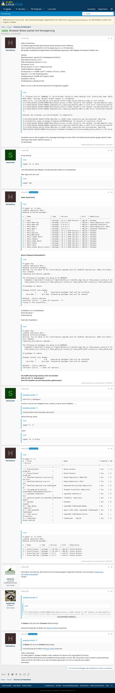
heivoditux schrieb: (29, 395)
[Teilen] (108, 38)
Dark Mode (17, 685)
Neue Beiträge (6, 14)
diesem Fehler (52, 628)
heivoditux (6, 34)
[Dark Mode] (111, 9)
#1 (111, 38)
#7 (111, 591)
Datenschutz (84, 685)
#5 (111, 449)
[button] (27, 9)
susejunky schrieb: (29, 640)
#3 (111, 192)
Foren (8, 9)
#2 (111, 150)
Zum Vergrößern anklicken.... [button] (66, 617)
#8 (111, 634)
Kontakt (58, 685)
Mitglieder (38, 9)
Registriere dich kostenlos (78, 20)
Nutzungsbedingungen (71, 685)
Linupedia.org (49, 685)
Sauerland (10, 162)
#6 (111, 567)
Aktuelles (21, 9)
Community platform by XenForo (57, 690)
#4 (111, 389)
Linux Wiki (52, 9)
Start (107, 685)
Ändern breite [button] (26, 685)
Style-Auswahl (6, 685)
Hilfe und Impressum (97, 685)
